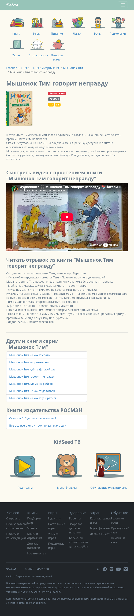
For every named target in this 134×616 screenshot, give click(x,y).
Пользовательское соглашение (19, 526)
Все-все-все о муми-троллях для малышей (37, 425)
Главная (11, 68)
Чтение (32, 528)
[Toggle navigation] (123, 4)
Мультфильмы (100, 528)
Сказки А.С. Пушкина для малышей (32, 418)
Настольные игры (56, 526)
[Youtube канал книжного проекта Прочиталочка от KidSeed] (118, 569)
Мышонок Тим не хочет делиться (32, 391)
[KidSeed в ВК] (111, 569)
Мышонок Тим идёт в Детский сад (32, 369)
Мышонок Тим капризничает (29, 362)
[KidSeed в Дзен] (98, 569)
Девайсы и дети (100, 534)
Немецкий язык (118, 540)
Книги (25, 68)
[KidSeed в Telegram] (105, 569)
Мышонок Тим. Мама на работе (31, 384)
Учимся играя (53, 536)
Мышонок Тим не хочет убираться (33, 398)
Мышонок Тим (73, 68)
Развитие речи (117, 520)
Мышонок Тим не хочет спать (29, 355)
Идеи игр (54, 518)
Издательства (36, 553)
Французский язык (120, 530)
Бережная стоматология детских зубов (78, 542)
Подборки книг (34, 520)
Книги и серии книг (46, 68)
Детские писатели (33, 546)
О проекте (13, 518)
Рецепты (75, 518)
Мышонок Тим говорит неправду (31, 376)
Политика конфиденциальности (21, 536)
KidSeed (12, 5)
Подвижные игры (56, 546)
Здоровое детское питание (75, 528)
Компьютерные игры (100, 520)
